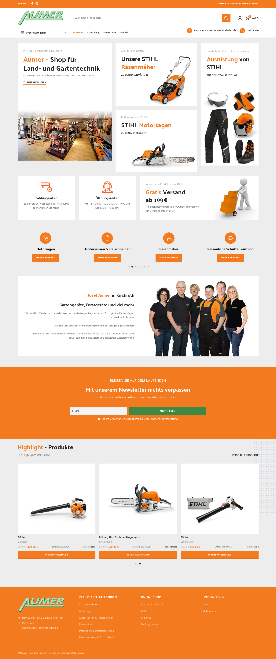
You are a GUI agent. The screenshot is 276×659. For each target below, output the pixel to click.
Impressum (67, 653)
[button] (56, 555)
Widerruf (146, 618)
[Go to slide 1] (129, 267)
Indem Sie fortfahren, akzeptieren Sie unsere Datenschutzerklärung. (140, 419)
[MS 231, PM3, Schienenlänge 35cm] (138, 492)
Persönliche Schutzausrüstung (96, 631)
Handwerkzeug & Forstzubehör (97, 637)
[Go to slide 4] (140, 267)
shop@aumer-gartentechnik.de (40, 628)
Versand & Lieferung (152, 605)
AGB (143, 611)
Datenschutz (79, 653)
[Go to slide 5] (144, 267)
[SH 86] (220, 497)
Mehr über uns (211, 611)
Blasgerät (22, 542)
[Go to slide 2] (132, 267)
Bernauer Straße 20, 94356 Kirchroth (215, 30)
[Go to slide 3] (136, 267)
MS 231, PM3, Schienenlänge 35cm (119, 537)
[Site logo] (41, 18)
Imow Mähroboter (89, 605)
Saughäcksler (187, 542)
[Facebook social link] (32, 4)
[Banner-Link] (65, 107)
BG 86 (21, 537)
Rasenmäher (86, 624)
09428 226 (253, 30)
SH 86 (184, 537)
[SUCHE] (226, 18)
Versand (91, 547)
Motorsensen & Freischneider (96, 618)
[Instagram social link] (37, 4)
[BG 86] (56, 497)
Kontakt (207, 605)
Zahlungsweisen (150, 624)
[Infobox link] (46, 198)
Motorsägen (105, 542)
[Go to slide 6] (148, 267)
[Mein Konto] (240, 18)
